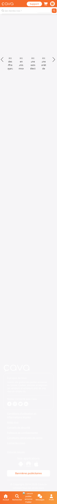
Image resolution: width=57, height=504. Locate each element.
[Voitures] (10, 62)
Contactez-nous (16, 443)
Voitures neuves (16, 452)
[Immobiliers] (21, 62)
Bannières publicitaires (28, 473)
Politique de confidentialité (22, 432)
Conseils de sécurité (18, 427)
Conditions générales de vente (25, 437)
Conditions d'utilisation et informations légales (21, 415)
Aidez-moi (12, 422)
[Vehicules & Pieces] (43, 62)
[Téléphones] (33, 62)
